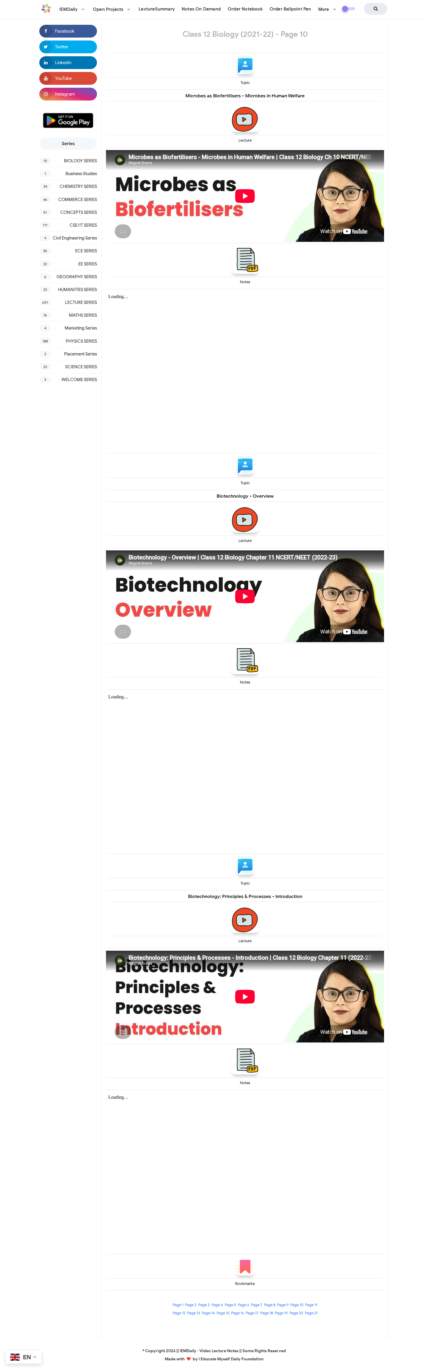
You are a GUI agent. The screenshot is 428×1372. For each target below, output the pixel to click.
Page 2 (191, 1304)
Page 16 (237, 1313)
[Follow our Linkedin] (68, 62)
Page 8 (269, 1304)
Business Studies (81, 173)
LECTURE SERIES (81, 302)
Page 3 (204, 1304)
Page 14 (208, 1313)
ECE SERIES (86, 250)
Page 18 (266, 1313)
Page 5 (230, 1304)
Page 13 (193, 1313)
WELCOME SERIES (79, 379)
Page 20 (296, 1313)
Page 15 (223, 1313)
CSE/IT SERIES (83, 225)
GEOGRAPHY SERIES (76, 276)
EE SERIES (87, 264)
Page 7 (256, 1304)
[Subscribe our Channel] (68, 78)
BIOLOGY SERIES (80, 160)
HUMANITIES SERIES (77, 289)
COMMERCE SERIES (77, 199)
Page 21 (311, 1313)
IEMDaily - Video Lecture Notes (209, 1350)
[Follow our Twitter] (68, 46)
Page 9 (283, 1304)
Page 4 (217, 1304)
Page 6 (243, 1304)
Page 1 (178, 1304)
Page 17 (252, 1313)
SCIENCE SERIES (81, 366)
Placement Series (80, 354)
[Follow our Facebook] (68, 31)
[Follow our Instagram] (68, 94)
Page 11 (311, 1304)
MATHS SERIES (83, 315)
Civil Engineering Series (75, 238)
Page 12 (179, 1313)
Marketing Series (81, 328)
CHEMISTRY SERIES (78, 186)
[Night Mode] (348, 8)
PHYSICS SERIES (81, 341)
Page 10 (296, 1304)
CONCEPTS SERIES (78, 212)
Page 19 (281, 1313)
